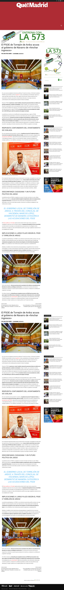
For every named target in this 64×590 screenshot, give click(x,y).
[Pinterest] (8, 56)
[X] (62, 1)
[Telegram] (60, 1)
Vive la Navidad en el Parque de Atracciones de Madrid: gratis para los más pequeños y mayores (32, 306)
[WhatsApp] (11, 56)
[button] (61, 25)
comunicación (14, 296)
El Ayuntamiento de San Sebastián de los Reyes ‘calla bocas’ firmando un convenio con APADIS (10, 306)
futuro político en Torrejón (9, 222)
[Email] (20, 56)
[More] (23, 56)
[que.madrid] (32, 5)
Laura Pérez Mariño (7, 53)
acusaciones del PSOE (7, 136)
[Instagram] (58, 1)
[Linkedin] (17, 56)
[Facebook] (56, 1)
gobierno (18, 94)
